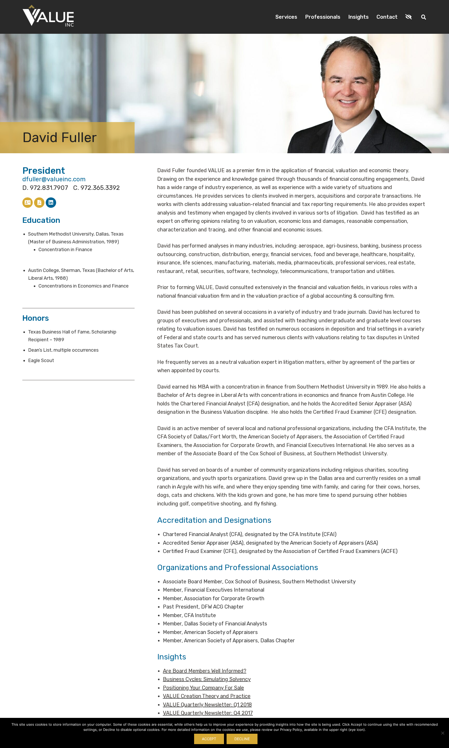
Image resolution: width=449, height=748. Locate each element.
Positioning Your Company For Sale (203, 688)
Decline (242, 739)
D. (45, 187)
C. (96, 187)
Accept (209, 739)
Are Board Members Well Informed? (204, 671)
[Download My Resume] (39, 202)
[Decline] (442, 733)
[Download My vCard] (27, 202)
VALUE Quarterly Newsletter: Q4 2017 (208, 713)
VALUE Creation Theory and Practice (206, 696)
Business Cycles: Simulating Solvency (207, 679)
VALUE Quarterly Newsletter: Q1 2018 (207, 705)
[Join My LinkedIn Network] (51, 202)
